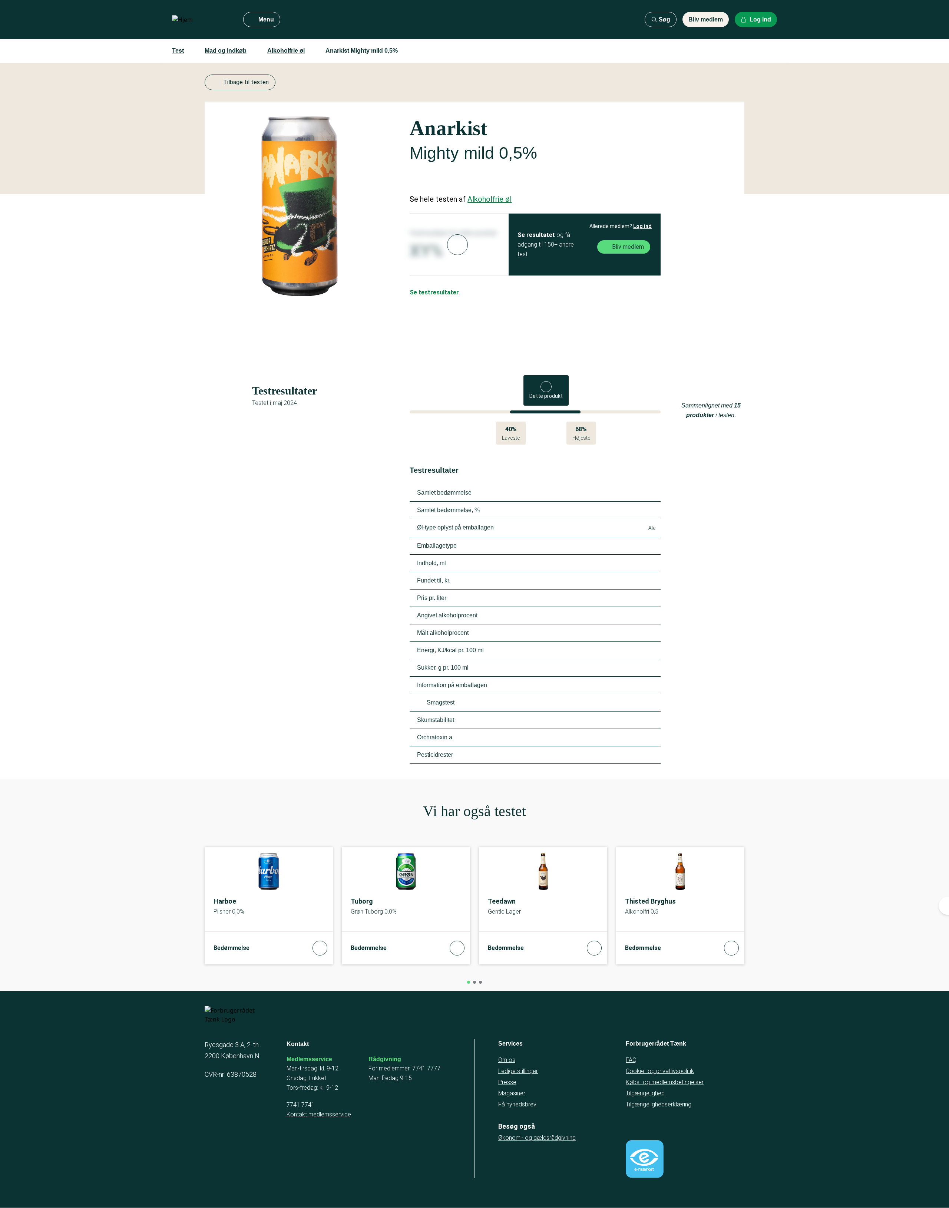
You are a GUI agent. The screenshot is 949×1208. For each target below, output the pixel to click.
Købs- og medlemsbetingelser (665, 1082)
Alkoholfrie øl (286, 50)
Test (178, 50)
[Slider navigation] (468, 982)
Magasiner (511, 1093)
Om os (506, 1059)
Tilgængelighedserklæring (658, 1104)
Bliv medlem (705, 19)
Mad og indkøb (226, 50)
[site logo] (201, 19)
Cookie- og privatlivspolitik (660, 1071)
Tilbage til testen (246, 82)
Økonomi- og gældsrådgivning (537, 1137)
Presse (507, 1082)
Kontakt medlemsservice (319, 1114)
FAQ (631, 1059)
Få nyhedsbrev (517, 1104)
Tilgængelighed (645, 1093)
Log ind (642, 226)
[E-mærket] (645, 1159)
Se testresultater (434, 292)
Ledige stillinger (518, 1071)
